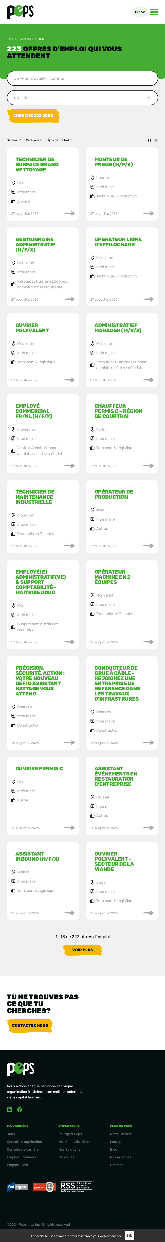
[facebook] (19, 1109)
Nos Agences (120, 1157)
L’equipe (116, 1142)
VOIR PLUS (82, 950)
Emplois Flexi (17, 1165)
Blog (113, 1149)
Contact (116, 1165)
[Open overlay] (154, 12)
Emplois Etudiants (21, 1157)
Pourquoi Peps (70, 1134)
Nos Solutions (69, 1149)
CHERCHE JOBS (33, 115)
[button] (140, 12)
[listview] (156, 140)
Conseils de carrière (23, 1149)
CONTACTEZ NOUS (30, 1025)
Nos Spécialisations (74, 1142)
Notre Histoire (121, 1134)
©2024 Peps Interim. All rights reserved (38, 1224)
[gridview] (149, 140)
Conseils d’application (24, 1142)
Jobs (11, 1134)
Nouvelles (66, 1157)
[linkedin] (9, 1109)
